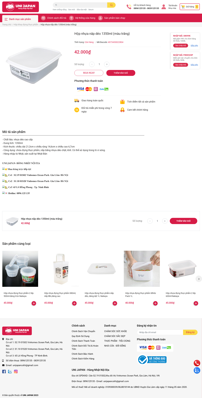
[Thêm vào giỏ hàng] (34, 303)
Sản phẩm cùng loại (16, 244)
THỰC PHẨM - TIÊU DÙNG (117, 341)
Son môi (71, 10)
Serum (91, 10)
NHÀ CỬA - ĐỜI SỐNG (115, 345)
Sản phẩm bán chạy (114, 18)
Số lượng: (79, 64)
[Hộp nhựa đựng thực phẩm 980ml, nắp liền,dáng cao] (61, 269)
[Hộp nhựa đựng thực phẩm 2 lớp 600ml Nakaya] (182, 269)
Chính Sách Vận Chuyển (83, 331)
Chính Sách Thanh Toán (83, 341)
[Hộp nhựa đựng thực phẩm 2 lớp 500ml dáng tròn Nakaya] (20, 269)
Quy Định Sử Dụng (80, 336)
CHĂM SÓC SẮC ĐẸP (114, 336)
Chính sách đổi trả (56, 18)
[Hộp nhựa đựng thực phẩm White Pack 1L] (142, 269)
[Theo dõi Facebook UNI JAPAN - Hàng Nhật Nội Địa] (4, 371)
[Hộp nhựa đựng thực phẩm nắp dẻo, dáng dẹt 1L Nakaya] (101, 269)
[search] (111, 5)
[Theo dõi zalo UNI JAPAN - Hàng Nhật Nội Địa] (10, 371)
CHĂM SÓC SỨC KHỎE (115, 331)
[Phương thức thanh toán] (92, 89)
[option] (33, 63)
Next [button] (198, 279)
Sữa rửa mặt (82, 10)
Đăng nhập (172, 8)
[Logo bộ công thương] (152, 359)
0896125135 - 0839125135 (146, 8)
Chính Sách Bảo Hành (82, 354)
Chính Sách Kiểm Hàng (83, 358)
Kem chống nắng (60, 10)
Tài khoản (172, 5)
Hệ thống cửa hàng (85, 18)
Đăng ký (190, 332)
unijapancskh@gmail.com (25, 365)
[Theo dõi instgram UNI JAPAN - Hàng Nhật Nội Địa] (16, 371)
